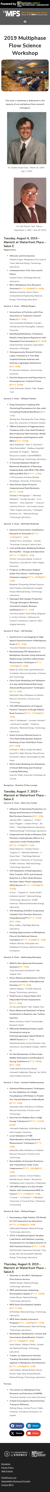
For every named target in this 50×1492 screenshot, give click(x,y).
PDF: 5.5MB (15, 1308)
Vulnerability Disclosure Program (15, 1481)
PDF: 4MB (38, 288)
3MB (12, 1124)
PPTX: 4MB (15, 691)
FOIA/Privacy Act (8, 1477)
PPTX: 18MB (34, 577)
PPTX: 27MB (22, 1194)
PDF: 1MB (21, 644)
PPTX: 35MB (28, 939)
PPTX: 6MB (24, 985)
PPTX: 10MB (16, 384)
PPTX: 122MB (36, 1121)
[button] (25, 21)
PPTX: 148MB (25, 1322)
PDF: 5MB (21, 319)
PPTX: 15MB (21, 441)
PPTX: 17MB (16, 845)
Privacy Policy (7, 1467)
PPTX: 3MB (15, 1103)
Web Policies (7, 1471)
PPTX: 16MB (37, 1293)
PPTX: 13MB (38, 1246)
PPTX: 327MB (16, 1224)
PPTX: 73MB (16, 1341)
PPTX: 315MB (31, 713)
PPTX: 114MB (16, 1366)
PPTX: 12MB (35, 473)
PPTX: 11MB (16, 491)
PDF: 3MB (22, 537)
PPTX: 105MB (29, 1168)
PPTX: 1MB (27, 609)
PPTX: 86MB (35, 1061)
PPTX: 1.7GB (16, 555)
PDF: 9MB (41, 341)
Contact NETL (7, 1485)
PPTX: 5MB (15, 1003)
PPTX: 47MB (35, 918)
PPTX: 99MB (26, 288)
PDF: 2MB (29, 555)
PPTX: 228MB (31, 885)
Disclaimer (5, 1464)
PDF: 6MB (14, 366)
